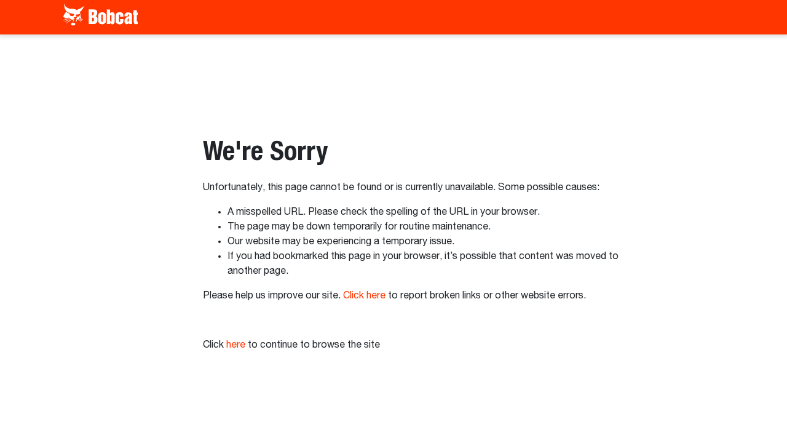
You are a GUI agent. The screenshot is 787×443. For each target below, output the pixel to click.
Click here (364, 296)
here (235, 345)
